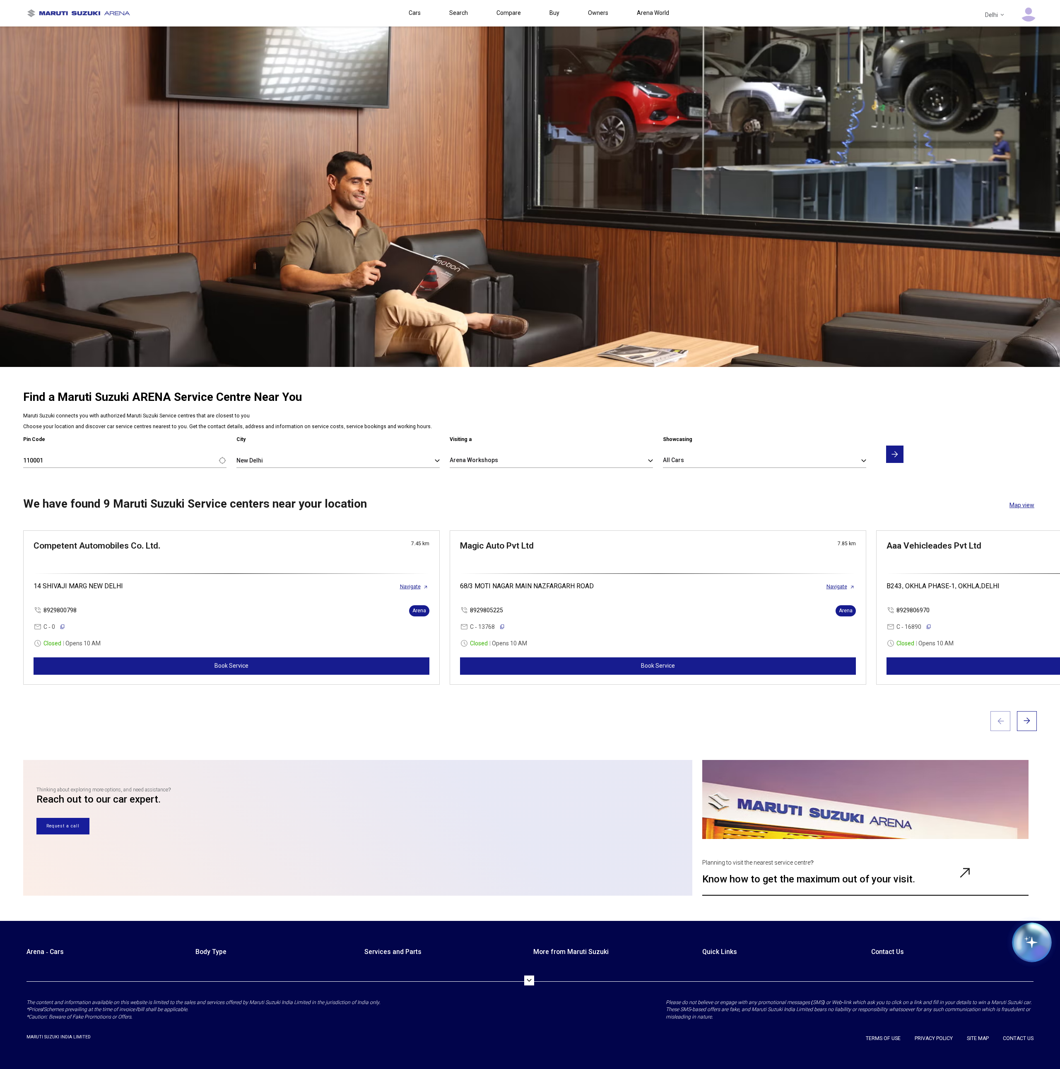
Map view (1021, 505)
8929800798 (60, 610)
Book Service (231, 665)
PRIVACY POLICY (934, 1038)
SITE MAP (978, 1038)
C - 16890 (908, 626)
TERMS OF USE (883, 1038)
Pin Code (34, 439)
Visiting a (461, 439)
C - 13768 (482, 626)
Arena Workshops (474, 460)
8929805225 (486, 610)
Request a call (63, 826)
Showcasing (677, 439)
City (241, 439)
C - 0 (49, 626)
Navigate (410, 587)
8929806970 (913, 610)
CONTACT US (1018, 1038)
